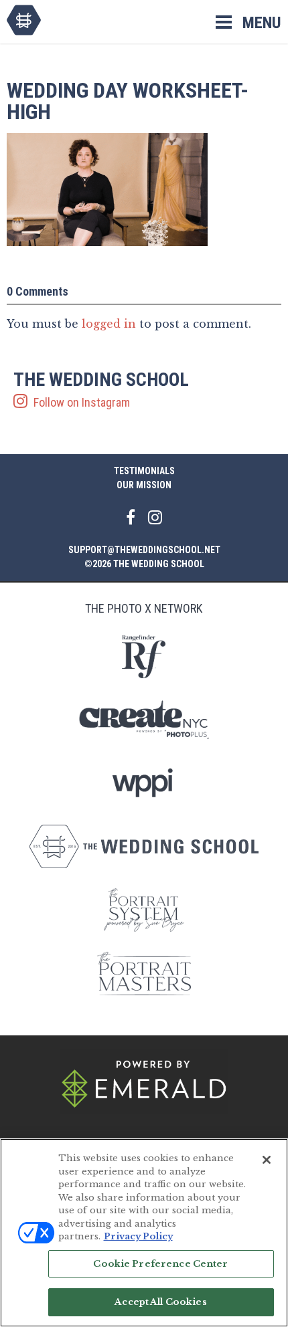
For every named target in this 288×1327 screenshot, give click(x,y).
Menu (261, 22)
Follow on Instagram (101, 390)
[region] (144, 1232)
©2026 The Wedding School (144, 563)
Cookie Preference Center (160, 1263)
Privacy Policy (138, 1236)
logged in (109, 323)
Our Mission (144, 485)
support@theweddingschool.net (144, 549)
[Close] (266, 1160)
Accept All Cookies (160, 1302)
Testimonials (144, 471)
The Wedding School (24, 20)
